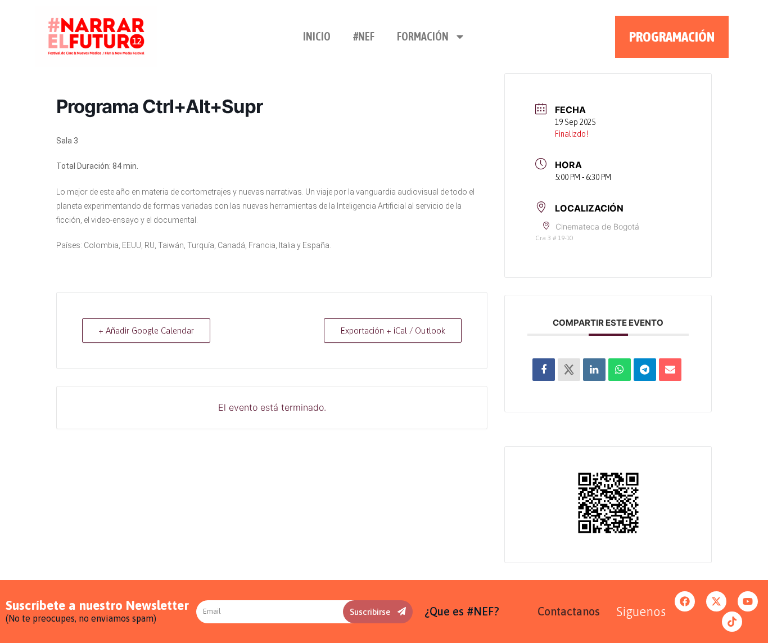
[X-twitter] (716, 601)
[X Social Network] (569, 369)
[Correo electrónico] (670, 369)
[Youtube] (748, 601)
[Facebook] (685, 601)
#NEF (363, 36)
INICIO (317, 36)
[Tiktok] (732, 621)
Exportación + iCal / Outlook (392, 330)
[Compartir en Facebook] (543, 369)
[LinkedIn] (594, 369)
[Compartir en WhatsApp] (619, 369)
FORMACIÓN (423, 36)
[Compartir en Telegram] (645, 369)
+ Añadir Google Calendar (146, 330)
